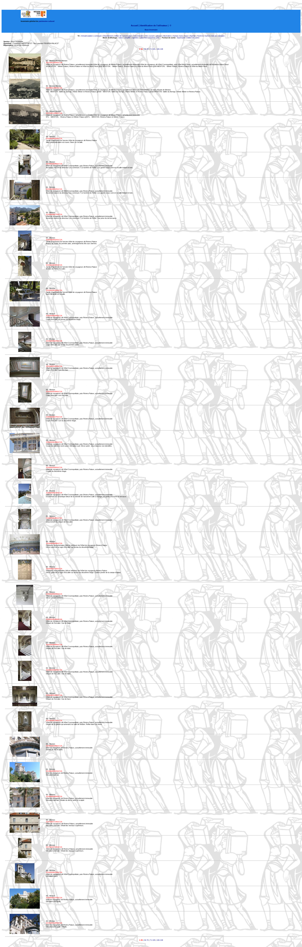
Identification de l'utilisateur (153, 25)
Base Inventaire (151, 30)
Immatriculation (87, 36)
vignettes (135, 38)
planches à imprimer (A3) (149, 38)
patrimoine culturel (46, 21)
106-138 (160, 49)
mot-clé (214, 36)
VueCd (207, 36)
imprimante (181, 38)
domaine (221, 36)
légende (193, 36)
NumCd (200, 36)
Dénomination (138, 36)
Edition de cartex (193, 38)
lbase (186, 36)
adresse (159, 36)
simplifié (127, 38)
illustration (167, 36)
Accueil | (135, 25)
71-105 (152, 49)
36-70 (146, 49)
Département (108, 36)
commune (98, 36)
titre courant (149, 36)
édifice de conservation (123, 36)
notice (120, 38)
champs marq (177, 36)
